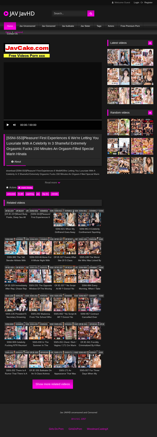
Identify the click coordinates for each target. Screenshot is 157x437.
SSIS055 (68, 296)
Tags (99, 26)
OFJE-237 (9, 211)
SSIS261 (68, 324)
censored (11, 194)
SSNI (52, 211)
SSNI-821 (58, 211)
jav (38, 194)
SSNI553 (44, 211)
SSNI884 (93, 268)
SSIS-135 (9, 296)
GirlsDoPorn (75, 429)
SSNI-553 (34, 211)
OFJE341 (93, 324)
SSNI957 (93, 296)
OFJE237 (20, 211)
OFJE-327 (58, 239)
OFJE (28, 211)
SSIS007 (92, 352)
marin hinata (26, 187)
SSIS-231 (34, 268)
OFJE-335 (34, 352)
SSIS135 (19, 296)
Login (136, 2)
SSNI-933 (34, 239)
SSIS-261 (58, 324)
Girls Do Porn (56, 429)
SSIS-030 (34, 324)
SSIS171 (68, 352)
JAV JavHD (21, 13)
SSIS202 (19, 352)
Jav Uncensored (27, 26)
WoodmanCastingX (97, 429)
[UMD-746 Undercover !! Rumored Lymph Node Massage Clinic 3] (118, 127)
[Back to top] (147, 428)
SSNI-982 (9, 239)
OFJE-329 (9, 268)
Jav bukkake (68, 26)
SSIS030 (43, 324)
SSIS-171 (58, 352)
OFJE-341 (83, 324)
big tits (45, 194)
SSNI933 (44, 239)
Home (10, 26)
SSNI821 (68, 211)
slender (55, 194)
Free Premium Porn (130, 26)
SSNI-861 (83, 211)
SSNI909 (19, 324)
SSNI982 (19, 239)
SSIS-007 (83, 352)
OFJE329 (20, 268)
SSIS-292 (34, 296)
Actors (111, 26)
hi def (20, 194)
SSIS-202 (9, 352)
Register (148, 2)
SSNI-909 (9, 324)
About (17, 161)
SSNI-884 (83, 268)
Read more (51, 182)
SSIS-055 (58, 296)
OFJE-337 (58, 268)
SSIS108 (92, 239)
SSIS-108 (83, 239)
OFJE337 (69, 268)
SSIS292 (43, 296)
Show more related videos (53, 384)
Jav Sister (85, 26)
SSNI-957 (83, 296)
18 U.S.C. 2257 (78, 419)
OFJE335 (44, 352)
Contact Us (12, 33)
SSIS (101, 239)
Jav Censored (48, 26)
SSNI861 (93, 211)
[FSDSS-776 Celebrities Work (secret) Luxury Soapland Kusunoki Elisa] (142, 76)
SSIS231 (43, 268)
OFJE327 (69, 239)
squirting (30, 194)
